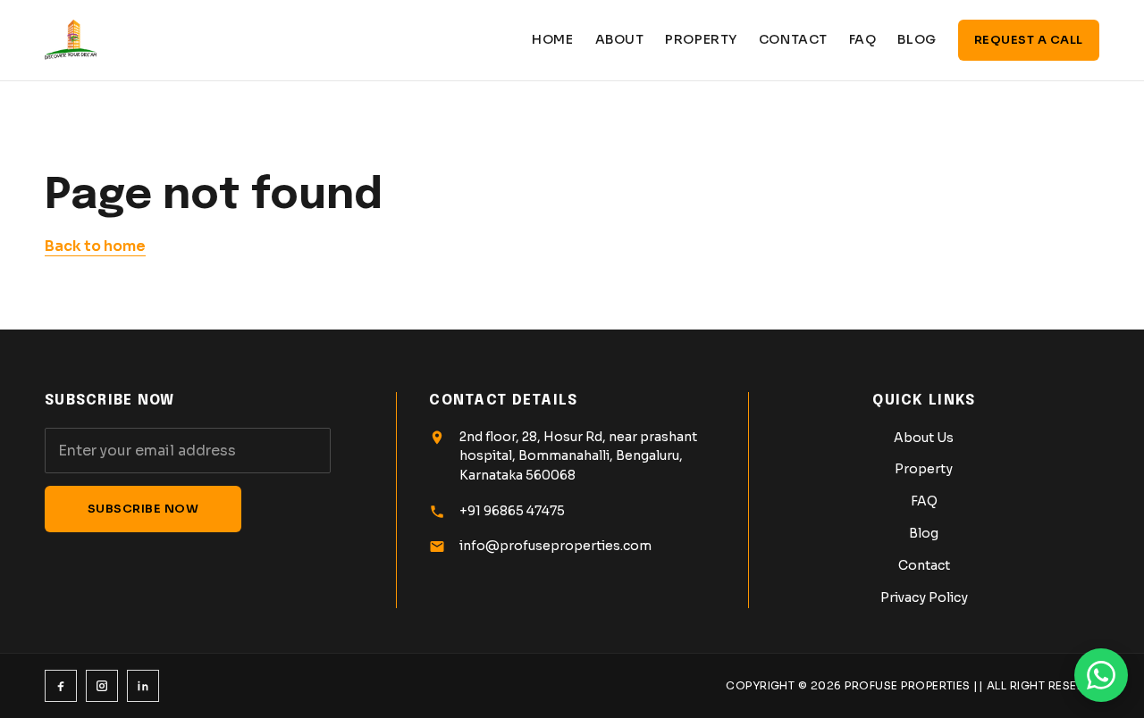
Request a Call (1028, 39)
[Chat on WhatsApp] (1101, 675)
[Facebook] (61, 686)
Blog (916, 39)
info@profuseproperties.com (555, 546)
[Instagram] (102, 686)
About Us (924, 438)
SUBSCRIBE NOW (143, 508)
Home (552, 39)
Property (700, 39)
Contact (793, 39)
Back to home (95, 246)
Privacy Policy (924, 597)
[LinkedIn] (143, 686)
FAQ (863, 39)
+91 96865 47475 (512, 511)
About (619, 39)
